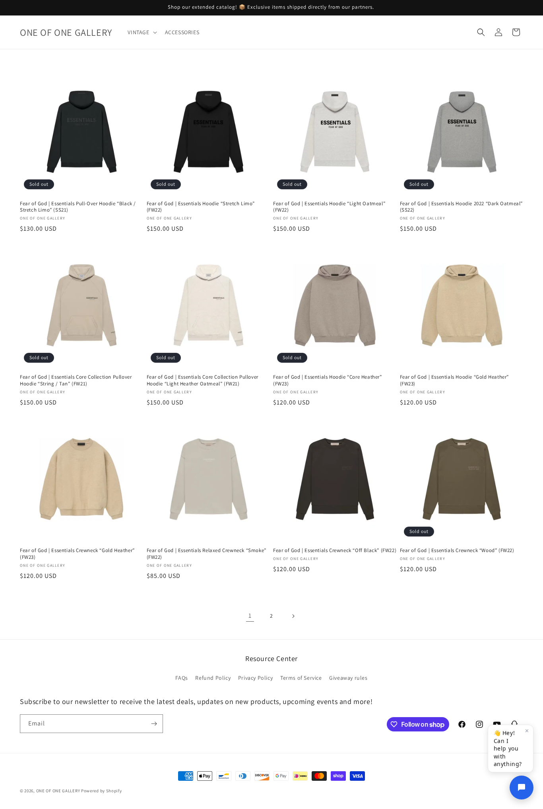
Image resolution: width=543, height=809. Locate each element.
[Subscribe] (154, 723)
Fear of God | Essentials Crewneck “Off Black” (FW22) (334, 550)
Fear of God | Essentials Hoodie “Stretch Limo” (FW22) (201, 207)
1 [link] (250, 615)
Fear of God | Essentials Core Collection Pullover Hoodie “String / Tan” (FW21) (76, 380)
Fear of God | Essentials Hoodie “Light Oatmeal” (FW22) (329, 207)
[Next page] (293, 616)
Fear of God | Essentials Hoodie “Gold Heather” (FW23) (454, 380)
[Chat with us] (521, 787)
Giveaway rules (348, 677)
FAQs (181, 677)
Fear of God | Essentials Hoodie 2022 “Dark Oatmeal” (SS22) (461, 207)
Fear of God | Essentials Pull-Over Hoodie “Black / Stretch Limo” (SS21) (78, 207)
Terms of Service (301, 677)
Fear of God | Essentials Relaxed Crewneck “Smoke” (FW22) (206, 553)
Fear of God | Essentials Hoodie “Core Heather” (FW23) (327, 380)
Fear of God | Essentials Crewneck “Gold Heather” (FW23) (77, 553)
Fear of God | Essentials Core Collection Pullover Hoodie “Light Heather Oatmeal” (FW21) (202, 380)
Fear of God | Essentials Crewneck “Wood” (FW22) (457, 550)
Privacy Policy (255, 677)
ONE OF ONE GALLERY (58, 790)
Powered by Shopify (101, 790)
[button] (141, 32)
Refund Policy (213, 677)
